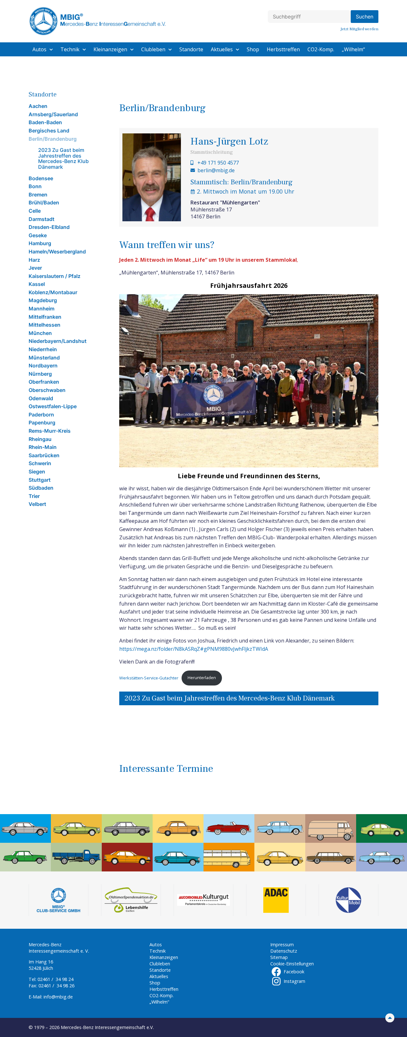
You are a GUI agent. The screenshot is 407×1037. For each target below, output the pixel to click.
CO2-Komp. (320, 49)
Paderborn (41, 414)
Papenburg (42, 422)
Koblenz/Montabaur (53, 292)
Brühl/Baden (44, 202)
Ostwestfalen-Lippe (53, 406)
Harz (34, 260)
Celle (35, 211)
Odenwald (41, 398)
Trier (34, 496)
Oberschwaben (47, 390)
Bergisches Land (49, 130)
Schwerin (40, 463)
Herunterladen (202, 677)
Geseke (38, 235)
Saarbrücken (44, 455)
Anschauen (142, 744)
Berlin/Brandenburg (53, 139)
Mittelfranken (45, 317)
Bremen (38, 194)
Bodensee (41, 178)
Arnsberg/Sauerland (53, 114)
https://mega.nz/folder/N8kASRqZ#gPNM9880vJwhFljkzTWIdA (193, 648)
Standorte (191, 49)
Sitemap (279, 957)
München (40, 333)
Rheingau (40, 439)
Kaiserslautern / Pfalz (54, 276)
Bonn (35, 186)
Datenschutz (283, 951)
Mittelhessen (44, 325)
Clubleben (153, 49)
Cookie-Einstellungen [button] (292, 964)
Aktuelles (222, 49)
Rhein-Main (43, 447)
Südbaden (41, 488)
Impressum (282, 944)
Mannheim (41, 308)
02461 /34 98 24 (55, 979)
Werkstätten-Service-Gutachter (148, 677)
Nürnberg (40, 374)
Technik (69, 49)
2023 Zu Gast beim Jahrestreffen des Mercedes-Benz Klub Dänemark (63, 158)
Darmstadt (41, 219)
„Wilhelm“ (353, 49)
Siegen (37, 471)
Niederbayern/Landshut (57, 341)
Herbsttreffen (283, 49)
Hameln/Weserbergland (57, 251)
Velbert (37, 504)
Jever (35, 268)
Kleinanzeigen (110, 49)
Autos (39, 49)
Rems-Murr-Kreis (50, 431)
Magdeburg (43, 300)
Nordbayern (43, 365)
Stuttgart (40, 480)
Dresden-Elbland (49, 227)
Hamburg (40, 243)
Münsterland (44, 357)
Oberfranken (44, 382)
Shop (253, 49)
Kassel (37, 284)
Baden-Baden (45, 122)
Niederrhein (43, 349)
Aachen (38, 106)
